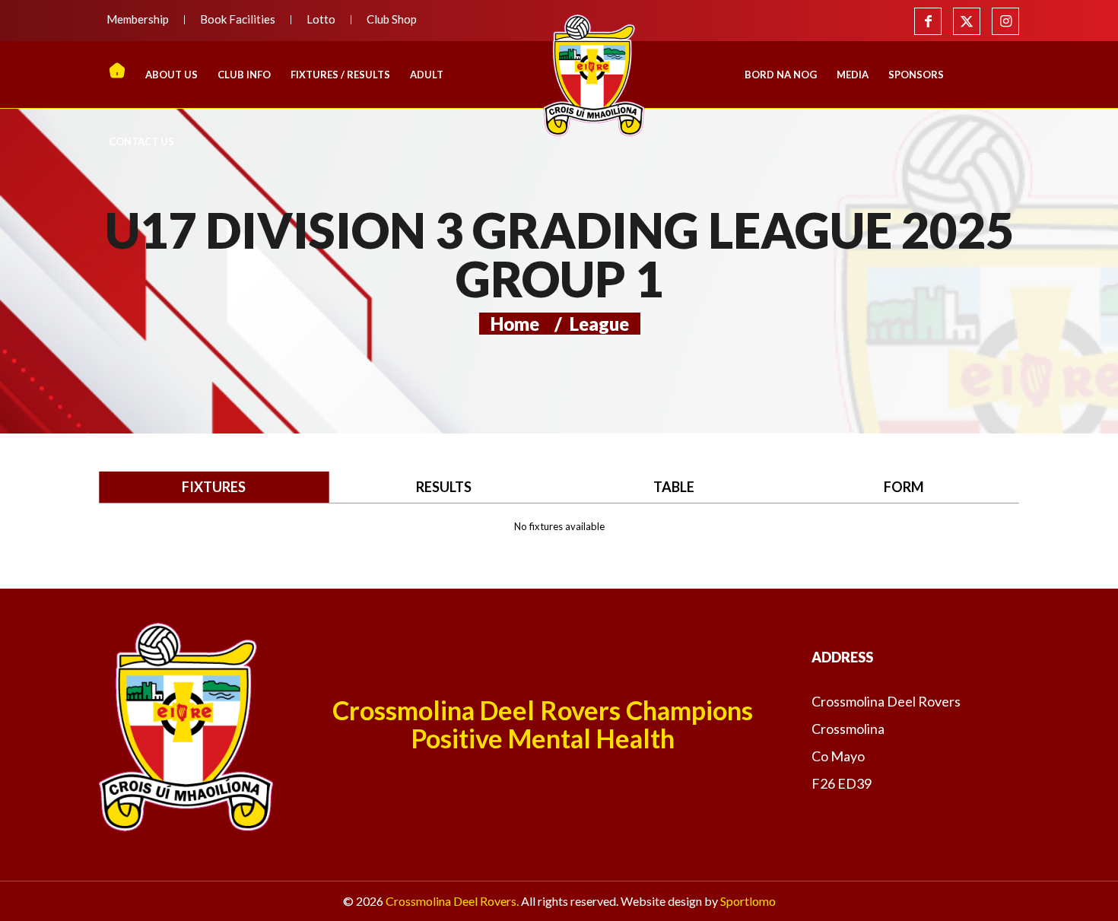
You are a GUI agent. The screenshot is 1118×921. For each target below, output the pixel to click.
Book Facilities (237, 19)
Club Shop (392, 19)
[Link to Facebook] (928, 21)
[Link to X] (966, 21)
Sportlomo (748, 901)
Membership (137, 19)
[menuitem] (142, 19)
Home (515, 324)
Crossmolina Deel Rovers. (452, 901)
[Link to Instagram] (1005, 21)
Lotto (320, 19)
